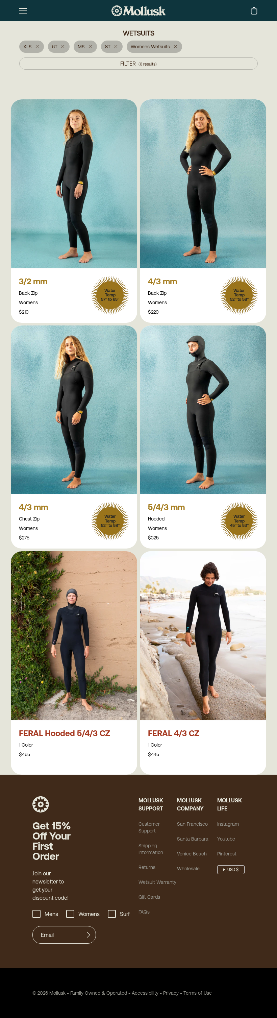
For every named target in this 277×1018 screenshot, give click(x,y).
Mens (51, 914)
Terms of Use (197, 993)
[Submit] (88, 935)
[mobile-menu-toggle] (23, 11)
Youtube (226, 839)
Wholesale (188, 868)
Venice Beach (192, 853)
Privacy (171, 993)
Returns (146, 867)
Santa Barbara (192, 839)
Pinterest (226, 853)
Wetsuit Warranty (157, 882)
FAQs (144, 912)
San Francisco (192, 824)
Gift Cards (149, 897)
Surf (125, 914)
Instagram (228, 824)
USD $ (232, 869)
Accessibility (142, 993)
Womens (89, 914)
